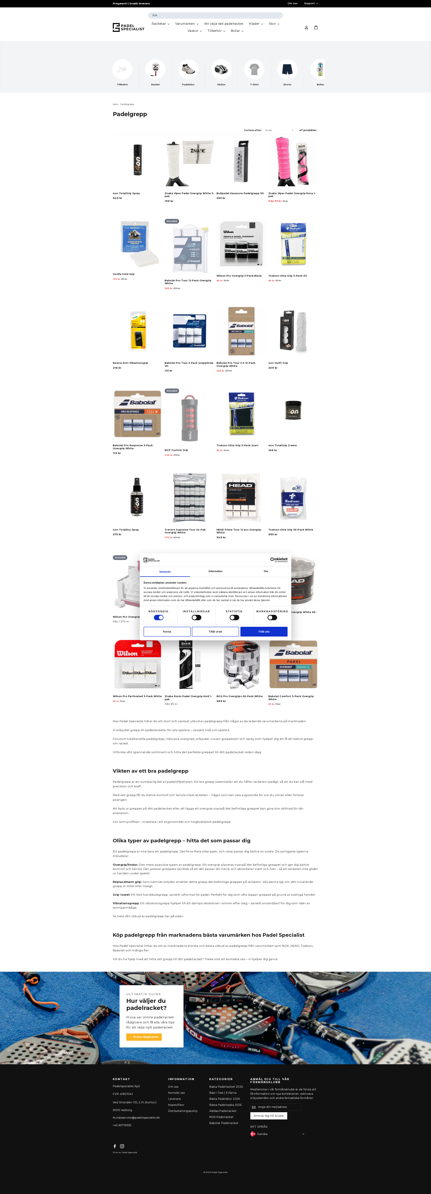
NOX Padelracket (221, 1117)
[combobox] (215, 15)
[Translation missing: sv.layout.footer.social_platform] (115, 1146)
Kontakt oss (176, 1092)
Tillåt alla (263, 631)
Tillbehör (214, 31)
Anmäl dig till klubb (269, 1115)
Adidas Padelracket (223, 1111)
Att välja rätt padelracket (223, 24)
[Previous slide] (112, 70)
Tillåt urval (215, 631)
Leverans (174, 1098)
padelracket (235, 752)
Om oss (292, 3)
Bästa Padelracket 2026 (226, 1086)
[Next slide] (319, 70)
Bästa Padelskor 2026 (224, 1098)
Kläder (254, 24)
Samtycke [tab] (165, 571)
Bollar (236, 31)
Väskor (193, 31)
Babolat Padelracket (223, 1123)
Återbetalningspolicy (183, 1111)
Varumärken (185, 24)
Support (309, 3)
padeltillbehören (180, 781)
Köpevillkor (176, 1105)
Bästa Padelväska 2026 (225, 1105)
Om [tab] (266, 571)
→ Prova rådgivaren (144, 1037)
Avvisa (167, 631)
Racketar (159, 24)
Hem (115, 104)
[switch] (196, 617)
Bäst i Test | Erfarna (222, 1092)
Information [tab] (215, 571)
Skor (273, 24)
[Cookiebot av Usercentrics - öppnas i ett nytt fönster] (273, 560)
